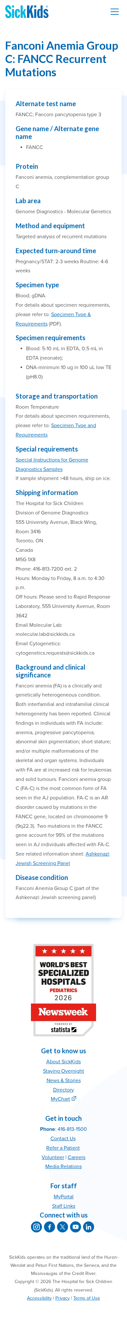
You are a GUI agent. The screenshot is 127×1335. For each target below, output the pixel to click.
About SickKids (63, 1061)
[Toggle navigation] (114, 12)
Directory (63, 1090)
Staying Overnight (63, 1071)
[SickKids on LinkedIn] (88, 1226)
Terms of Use (86, 1298)
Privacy (62, 1298)
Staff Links (63, 1206)
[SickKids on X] (62, 1226)
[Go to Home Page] (27, 11)
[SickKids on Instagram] (36, 1226)
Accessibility (39, 1298)
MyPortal (64, 1196)
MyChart (60, 1099)
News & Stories (64, 1080)
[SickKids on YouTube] (75, 1226)
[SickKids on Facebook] (49, 1226)
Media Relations (63, 1166)
